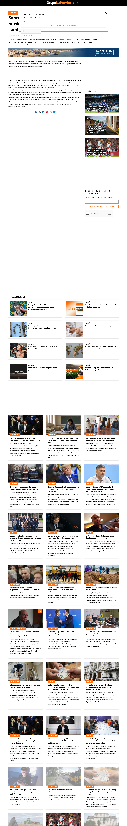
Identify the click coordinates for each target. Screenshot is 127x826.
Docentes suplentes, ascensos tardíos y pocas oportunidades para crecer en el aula (63, 440)
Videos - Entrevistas (18, 628)
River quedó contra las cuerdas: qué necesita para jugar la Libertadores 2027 (96, 152)
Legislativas (15, 435)
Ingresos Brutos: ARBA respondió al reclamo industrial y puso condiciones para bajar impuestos (100, 489)
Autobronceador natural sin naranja (98, 326)
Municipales (91, 435)
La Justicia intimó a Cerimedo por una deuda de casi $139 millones (100, 537)
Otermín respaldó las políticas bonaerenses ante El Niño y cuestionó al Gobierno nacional (63, 741)
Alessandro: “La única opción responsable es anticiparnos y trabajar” (25, 589)
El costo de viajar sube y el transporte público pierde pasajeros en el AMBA (24, 488)
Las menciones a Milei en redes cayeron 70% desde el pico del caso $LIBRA (63, 537)
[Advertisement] (46, 71)
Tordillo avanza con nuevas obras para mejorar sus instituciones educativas (100, 439)
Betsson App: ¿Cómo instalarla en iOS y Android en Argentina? (99, 369)
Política (89, 484)
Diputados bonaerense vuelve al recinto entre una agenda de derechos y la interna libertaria (25, 741)
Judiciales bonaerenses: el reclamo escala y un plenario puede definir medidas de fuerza (99, 687)
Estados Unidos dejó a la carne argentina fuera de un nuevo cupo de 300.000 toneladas (63, 489)
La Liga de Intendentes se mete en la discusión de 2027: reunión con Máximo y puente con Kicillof (25, 538)
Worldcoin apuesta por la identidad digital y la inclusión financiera (101, 348)
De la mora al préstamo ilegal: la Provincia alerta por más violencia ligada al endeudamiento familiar (63, 687)
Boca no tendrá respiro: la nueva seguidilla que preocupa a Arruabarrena (97, 108)
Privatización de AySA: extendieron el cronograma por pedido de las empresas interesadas (96, 129)
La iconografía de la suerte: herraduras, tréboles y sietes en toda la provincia (43, 327)
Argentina (52, 435)
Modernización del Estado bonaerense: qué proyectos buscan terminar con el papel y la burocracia (101, 634)
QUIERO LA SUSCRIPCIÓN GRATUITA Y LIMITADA (101, 207)
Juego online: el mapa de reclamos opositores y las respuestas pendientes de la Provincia (25, 792)
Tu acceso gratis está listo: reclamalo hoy (97, 192)
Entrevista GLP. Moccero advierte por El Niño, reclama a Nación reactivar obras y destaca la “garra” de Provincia (25, 634)
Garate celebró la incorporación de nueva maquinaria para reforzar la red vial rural (62, 590)
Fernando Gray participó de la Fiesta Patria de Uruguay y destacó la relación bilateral (63, 634)
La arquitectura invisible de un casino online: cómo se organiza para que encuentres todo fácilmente (42, 307)
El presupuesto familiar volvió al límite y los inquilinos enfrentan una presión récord (101, 792)
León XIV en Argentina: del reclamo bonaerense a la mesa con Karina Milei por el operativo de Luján (100, 741)
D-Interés (13, 13)
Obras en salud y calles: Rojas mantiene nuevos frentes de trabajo (25, 686)
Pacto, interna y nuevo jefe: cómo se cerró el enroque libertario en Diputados (25, 439)
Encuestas (52, 532)
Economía (14, 484)
